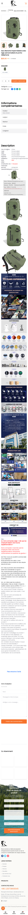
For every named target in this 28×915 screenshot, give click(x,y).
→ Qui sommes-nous (6, 873)
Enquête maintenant (18, 81)
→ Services (4, 868)
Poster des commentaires (14, 721)
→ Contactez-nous (5, 876)
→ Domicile (4, 864)
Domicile (3, 11)
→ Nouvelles (4, 871)
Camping (10, 10)
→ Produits (3, 866)
